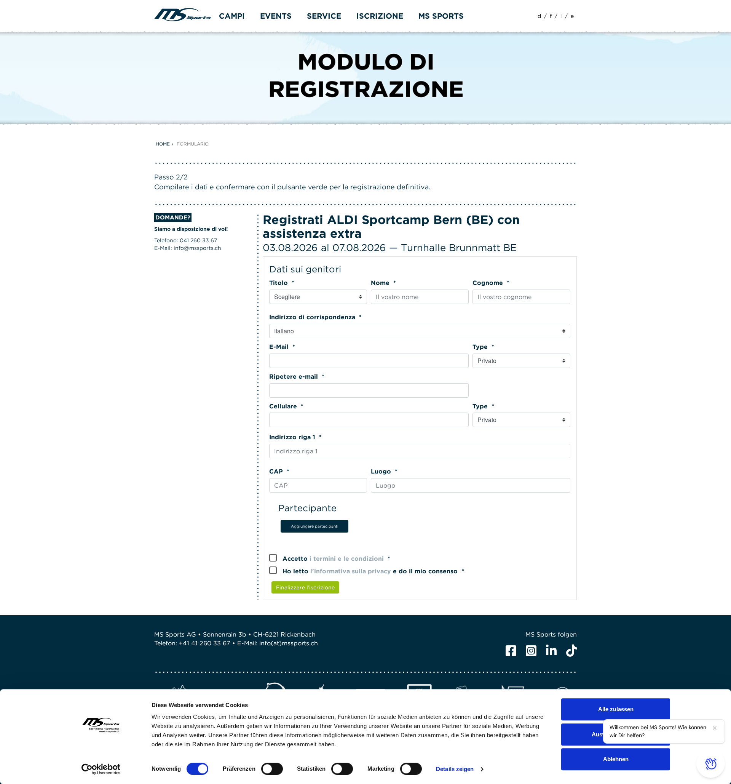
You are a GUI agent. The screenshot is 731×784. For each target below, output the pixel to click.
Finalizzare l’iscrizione (305, 587)
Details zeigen (455, 769)
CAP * (279, 471)
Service (324, 16)
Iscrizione (379, 16)
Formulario (193, 144)
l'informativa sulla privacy (350, 571)
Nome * (383, 282)
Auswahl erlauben (616, 734)
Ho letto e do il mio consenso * (373, 571)
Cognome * (490, 282)
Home (163, 144)
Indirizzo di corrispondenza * (315, 317)
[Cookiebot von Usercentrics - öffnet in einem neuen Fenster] (101, 769)
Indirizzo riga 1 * (295, 437)
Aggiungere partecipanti (314, 526)
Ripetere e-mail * (296, 376)
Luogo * (384, 471)
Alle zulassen (616, 709)
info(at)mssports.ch (288, 643)
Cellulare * (286, 406)
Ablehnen (616, 759)
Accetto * (336, 558)
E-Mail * (282, 346)
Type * (483, 346)
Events (276, 16)
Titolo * (281, 282)
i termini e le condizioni (347, 558)
